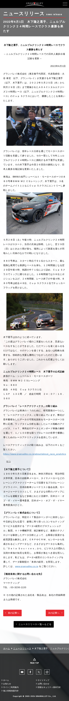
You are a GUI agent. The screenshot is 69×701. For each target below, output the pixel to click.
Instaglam (47, 672)
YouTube (22, 672)
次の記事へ (53, 613)
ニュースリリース (22, 648)
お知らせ (7, 684)
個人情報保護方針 (11, 691)
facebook (30, 672)
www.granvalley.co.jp (26, 566)
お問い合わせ (43, 684)
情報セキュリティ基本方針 (49, 687)
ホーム (6, 648)
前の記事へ (13, 613)
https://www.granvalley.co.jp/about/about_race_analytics (34, 454)
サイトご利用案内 (11, 687)
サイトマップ (43, 680)
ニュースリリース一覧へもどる (35, 624)
